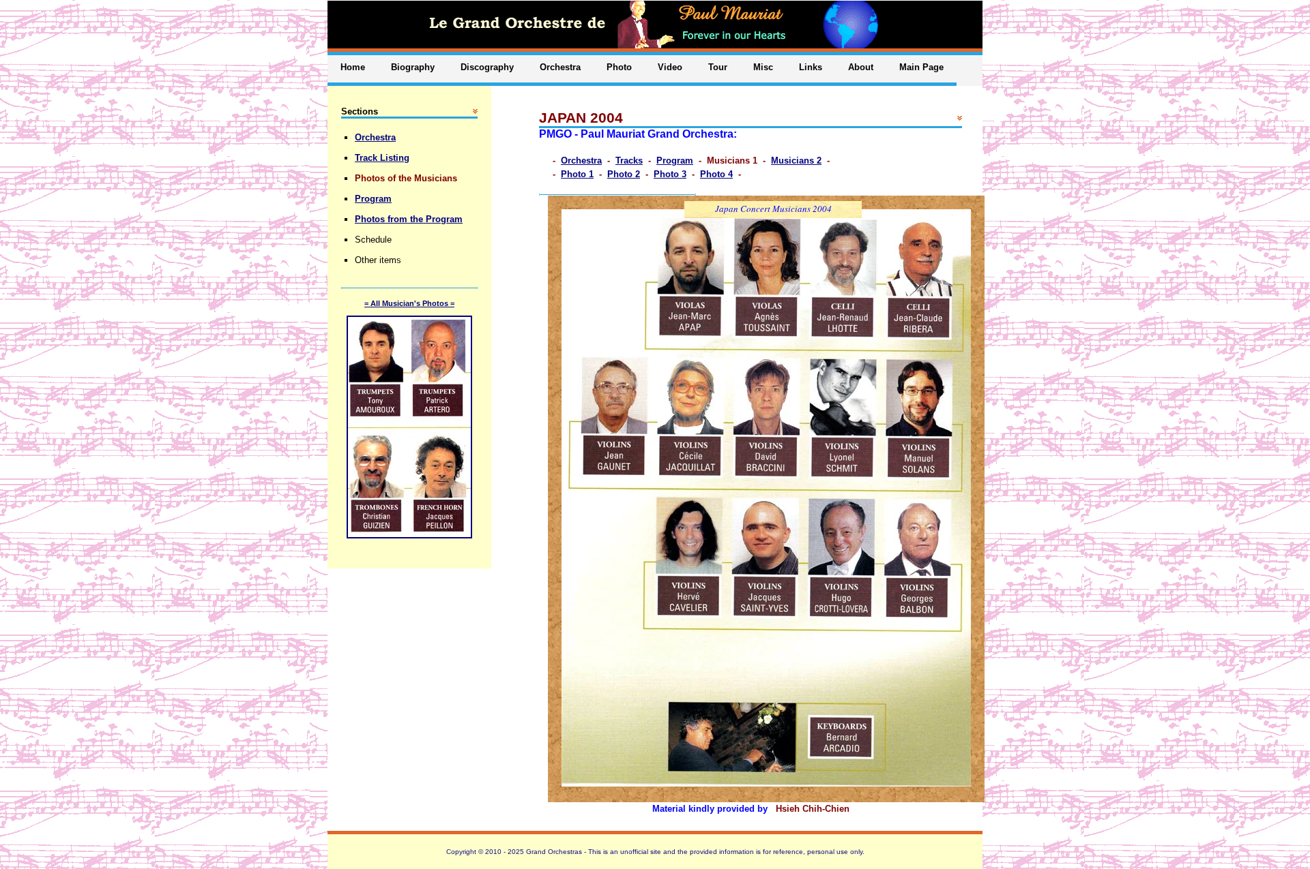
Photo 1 (577, 174)
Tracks (629, 160)
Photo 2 (623, 174)
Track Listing (382, 158)
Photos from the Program (409, 219)
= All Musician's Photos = (409, 303)
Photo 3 (670, 174)
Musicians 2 (796, 160)
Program (674, 160)
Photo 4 (716, 174)
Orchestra (581, 160)
